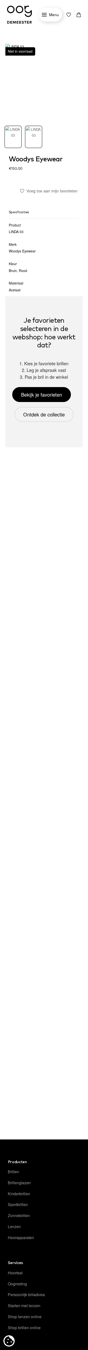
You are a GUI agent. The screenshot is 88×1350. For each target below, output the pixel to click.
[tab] (13, 137)
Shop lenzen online (25, 1316)
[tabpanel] (44, 82)
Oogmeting (17, 1284)
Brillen (13, 1171)
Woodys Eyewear (36, 159)
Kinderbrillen (19, 1193)
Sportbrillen (18, 1204)
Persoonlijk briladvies (26, 1294)
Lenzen (14, 1226)
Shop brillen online (24, 1327)
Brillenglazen (19, 1182)
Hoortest (15, 1273)
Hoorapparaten (21, 1237)
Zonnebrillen (19, 1215)
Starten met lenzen (24, 1305)
